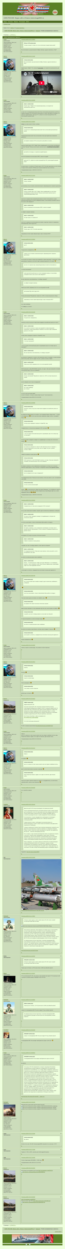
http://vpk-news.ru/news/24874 (33, 851)
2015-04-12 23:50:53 (30, 500)
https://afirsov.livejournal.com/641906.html (41, 1200)
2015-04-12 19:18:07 (30, 121)
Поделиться (23, 39)
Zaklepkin (6, 916)
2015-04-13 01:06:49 (30, 645)
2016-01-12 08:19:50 (30, 1029)
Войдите (12, 27)
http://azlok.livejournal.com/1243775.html (29, 950)
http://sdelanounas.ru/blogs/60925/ (31, 717)
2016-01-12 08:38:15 (30, 1052)
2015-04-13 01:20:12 (30, 661)
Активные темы (7, 24)
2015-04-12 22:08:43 (30, 239)
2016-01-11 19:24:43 (30, 956)
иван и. (5, 56)
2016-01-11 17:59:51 (30, 916)
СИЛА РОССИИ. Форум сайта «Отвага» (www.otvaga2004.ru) (19, 30)
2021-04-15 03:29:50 (30, 1196)
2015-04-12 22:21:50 (30, 312)
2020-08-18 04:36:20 (30, 1168)
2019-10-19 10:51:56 (30, 1102)
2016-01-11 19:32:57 (30, 973)
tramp (5, 39)
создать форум (58, 1231)
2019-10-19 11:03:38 (30, 1133)
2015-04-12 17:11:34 (30, 56)
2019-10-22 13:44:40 (30, 1157)
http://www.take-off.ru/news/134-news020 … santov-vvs (32, 1096)
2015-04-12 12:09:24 (30, 39)
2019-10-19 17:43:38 (30, 1149)
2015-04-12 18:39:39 (30, 100)
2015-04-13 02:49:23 (30, 698)
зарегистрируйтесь (20, 27)
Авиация (38, 30)
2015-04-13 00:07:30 (30, 575)
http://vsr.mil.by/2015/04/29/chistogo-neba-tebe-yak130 (32, 910)
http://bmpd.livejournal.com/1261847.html (44, 725)
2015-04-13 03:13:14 (30, 748)
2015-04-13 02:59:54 (30, 731)
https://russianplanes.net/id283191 (28, 1199)
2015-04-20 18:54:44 (30, 804)
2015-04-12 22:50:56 (30, 402)
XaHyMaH (6, 1030)
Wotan (5, 973)
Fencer (5, 698)
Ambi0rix (6, 804)
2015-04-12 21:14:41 (30, 175)
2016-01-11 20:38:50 (30, 999)
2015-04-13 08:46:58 (30, 787)
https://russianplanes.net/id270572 (45, 1170)
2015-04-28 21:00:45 (30, 857)
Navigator (6, 1102)
